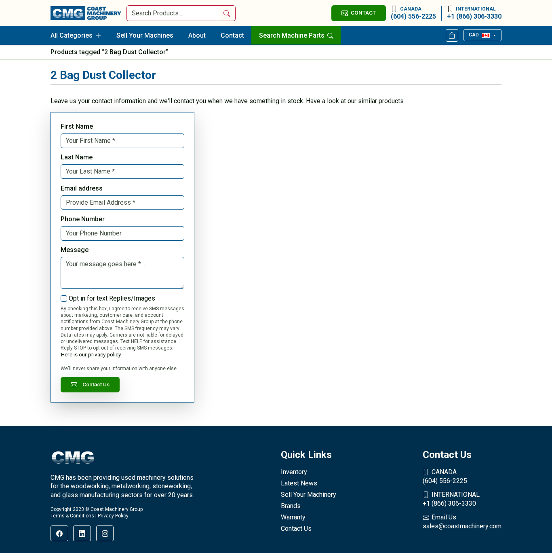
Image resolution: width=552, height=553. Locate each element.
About (197, 35)
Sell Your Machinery (308, 494)
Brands (291, 506)
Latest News (299, 483)
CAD (474, 35)
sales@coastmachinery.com (462, 521)
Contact (232, 35)
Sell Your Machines (144, 35)
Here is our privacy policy (91, 354)
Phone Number (83, 219)
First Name (77, 126)
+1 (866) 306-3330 (474, 13)
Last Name (77, 157)
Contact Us (96, 384)
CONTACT (363, 12)
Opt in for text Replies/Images (112, 298)
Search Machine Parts (292, 35)
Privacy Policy (113, 516)
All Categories (72, 35)
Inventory (294, 472)
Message (74, 250)
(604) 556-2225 (413, 13)
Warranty (293, 517)
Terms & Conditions (72, 516)
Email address (82, 188)
